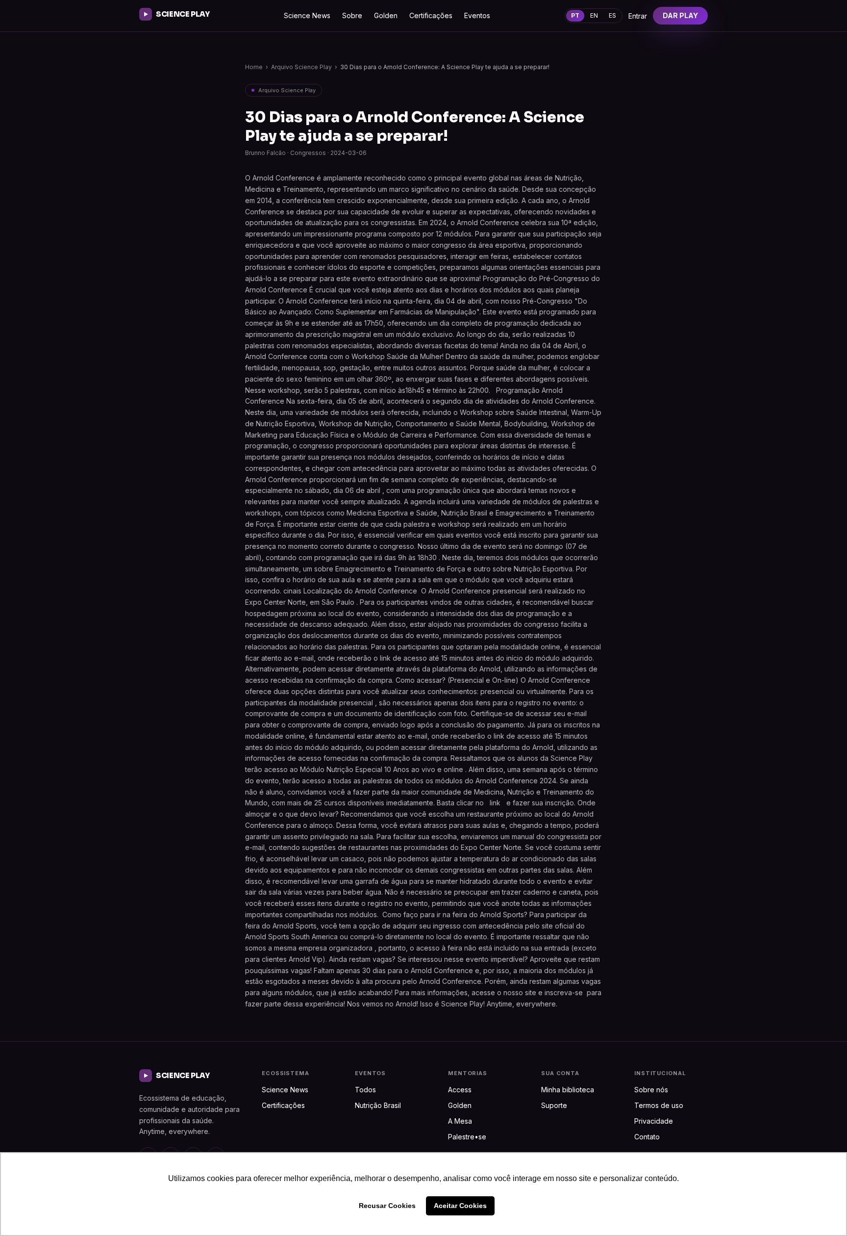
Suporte (554, 1105)
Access (460, 1089)
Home (254, 67)
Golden (386, 15)
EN (594, 15)
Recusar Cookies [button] (387, 1206)
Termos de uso (658, 1105)
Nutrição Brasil (378, 1105)
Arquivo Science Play (301, 67)
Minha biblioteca (567, 1089)
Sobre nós (651, 1089)
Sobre (352, 15)
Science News (307, 15)
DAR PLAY (680, 15)
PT (575, 15)
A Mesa (460, 1121)
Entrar (637, 16)
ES (612, 15)
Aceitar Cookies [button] (460, 1206)
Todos (365, 1089)
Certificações (430, 15)
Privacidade (653, 1121)
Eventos (477, 15)
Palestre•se (467, 1137)
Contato (647, 1137)
